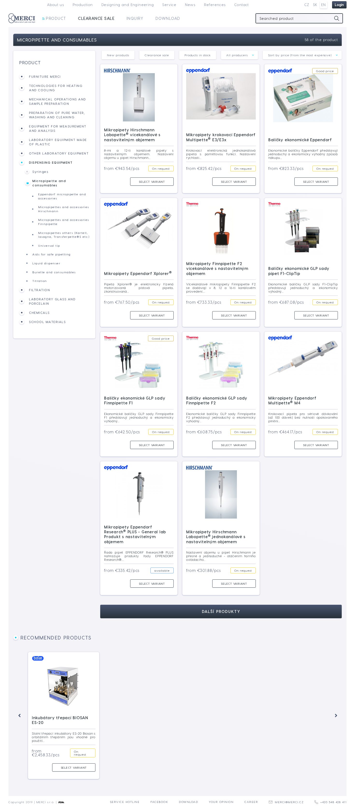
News (190, 5)
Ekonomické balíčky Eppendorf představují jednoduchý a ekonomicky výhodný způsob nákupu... (303, 153)
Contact (241, 5)
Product (56, 18)
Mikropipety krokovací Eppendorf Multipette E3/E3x (221, 137)
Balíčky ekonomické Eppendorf (300, 139)
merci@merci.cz (289, 802)
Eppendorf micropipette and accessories (62, 196)
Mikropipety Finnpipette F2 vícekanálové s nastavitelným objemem (217, 268)
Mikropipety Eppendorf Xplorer (138, 273)
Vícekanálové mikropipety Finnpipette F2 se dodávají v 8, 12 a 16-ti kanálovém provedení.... (221, 287)
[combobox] (239, 55)
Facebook (159, 801)
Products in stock (198, 55)
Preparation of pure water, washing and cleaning (57, 115)
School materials (47, 321)
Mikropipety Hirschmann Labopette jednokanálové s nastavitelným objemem (216, 536)
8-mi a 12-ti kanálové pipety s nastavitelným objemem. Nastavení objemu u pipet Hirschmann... (139, 153)
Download (168, 18)
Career (251, 801)
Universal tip (49, 245)
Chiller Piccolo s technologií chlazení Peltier (288, 723)
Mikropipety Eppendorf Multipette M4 (292, 400)
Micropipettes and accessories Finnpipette (63, 221)
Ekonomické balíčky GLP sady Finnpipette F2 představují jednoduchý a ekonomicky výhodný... (221, 417)
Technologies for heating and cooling (55, 88)
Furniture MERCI (45, 76)
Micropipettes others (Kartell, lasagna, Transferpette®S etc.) (63, 235)
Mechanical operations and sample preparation (57, 101)
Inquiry (135, 18)
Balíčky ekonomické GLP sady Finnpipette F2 (216, 400)
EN (323, 5)
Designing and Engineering (127, 5)
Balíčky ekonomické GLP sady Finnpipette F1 (134, 400)
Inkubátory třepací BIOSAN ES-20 (60, 720)
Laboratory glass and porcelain (52, 301)
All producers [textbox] (237, 55)
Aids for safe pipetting (51, 254)
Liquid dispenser (46, 263)
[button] (19, 715)
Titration (39, 280)
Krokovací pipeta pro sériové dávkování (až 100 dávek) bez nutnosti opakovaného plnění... (303, 417)
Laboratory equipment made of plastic (58, 142)
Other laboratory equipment (59, 153)
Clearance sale (96, 18)
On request (161, 168)
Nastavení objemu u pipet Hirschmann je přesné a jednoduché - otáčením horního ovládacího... (221, 555)
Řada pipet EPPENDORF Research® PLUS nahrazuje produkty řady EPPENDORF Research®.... (139, 555)
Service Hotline (125, 801)
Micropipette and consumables (49, 183)
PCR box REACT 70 (126, 725)
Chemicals (39, 312)
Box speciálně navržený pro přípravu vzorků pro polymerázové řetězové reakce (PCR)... (139, 739)
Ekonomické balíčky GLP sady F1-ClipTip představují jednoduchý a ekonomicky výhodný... (303, 287)
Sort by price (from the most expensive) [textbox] (300, 55)
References (215, 5)
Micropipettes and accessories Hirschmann (63, 209)
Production (83, 5)
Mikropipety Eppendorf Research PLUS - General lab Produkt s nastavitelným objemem (135, 534)
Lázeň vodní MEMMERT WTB (212, 725)
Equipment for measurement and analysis (57, 128)
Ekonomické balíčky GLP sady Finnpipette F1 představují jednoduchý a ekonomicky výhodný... (139, 417)
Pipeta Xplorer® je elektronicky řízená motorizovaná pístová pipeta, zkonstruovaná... (139, 287)
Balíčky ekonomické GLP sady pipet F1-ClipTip (298, 270)
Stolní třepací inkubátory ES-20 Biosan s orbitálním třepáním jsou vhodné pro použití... (63, 736)
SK (315, 5)
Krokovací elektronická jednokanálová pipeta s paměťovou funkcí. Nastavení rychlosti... (221, 153)
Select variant (152, 181)
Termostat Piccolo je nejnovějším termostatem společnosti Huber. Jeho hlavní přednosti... (292, 739)
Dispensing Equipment (50, 162)
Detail (157, 767)
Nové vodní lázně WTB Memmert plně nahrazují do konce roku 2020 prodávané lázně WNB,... (216, 739)
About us (55, 5)
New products (118, 55)
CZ (306, 5)
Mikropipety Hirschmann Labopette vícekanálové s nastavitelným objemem (132, 134)
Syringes (40, 171)
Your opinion (221, 801)
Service (169, 5)
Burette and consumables (54, 272)
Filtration (39, 290)
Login (339, 5)
